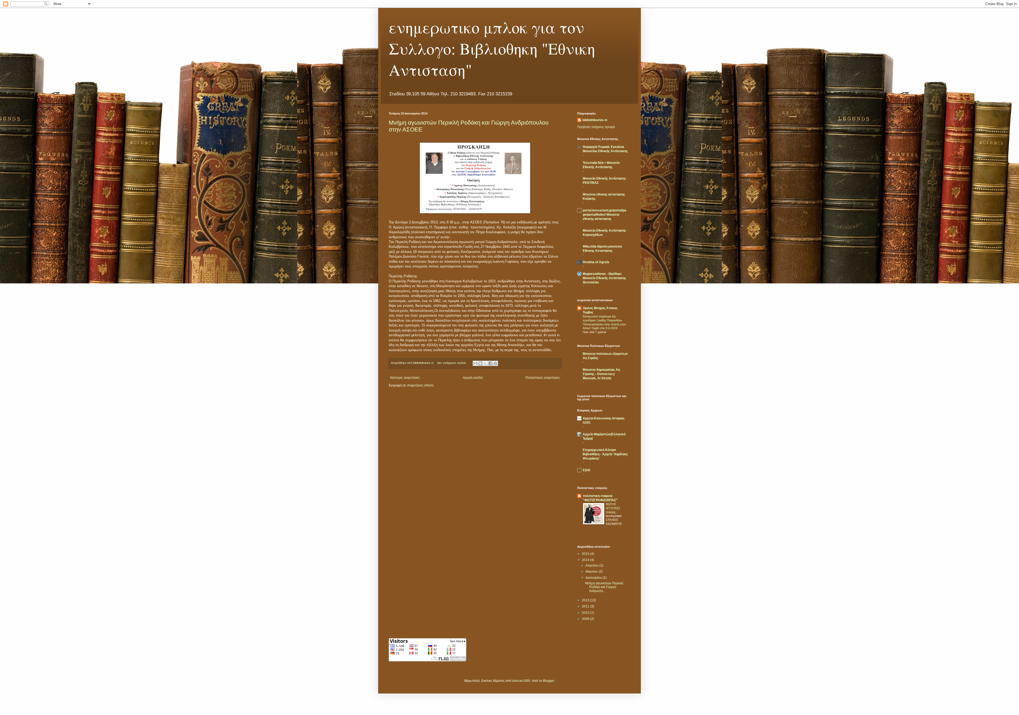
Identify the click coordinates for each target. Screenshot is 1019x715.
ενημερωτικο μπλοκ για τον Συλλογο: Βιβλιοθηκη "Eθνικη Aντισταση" (492, 48)
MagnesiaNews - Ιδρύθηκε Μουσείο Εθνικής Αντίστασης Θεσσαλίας (604, 278)
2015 (586, 554)
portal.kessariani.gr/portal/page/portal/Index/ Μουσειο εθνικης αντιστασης (604, 214)
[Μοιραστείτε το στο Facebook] (490, 363)
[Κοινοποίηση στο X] (485, 363)
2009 (586, 619)
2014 (586, 560)
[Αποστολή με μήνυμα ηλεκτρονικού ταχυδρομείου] (475, 363)
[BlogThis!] (480, 363)
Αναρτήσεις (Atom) (420, 385)
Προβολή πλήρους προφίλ (596, 127)
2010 (586, 613)
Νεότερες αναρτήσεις (405, 378)
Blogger (548, 681)
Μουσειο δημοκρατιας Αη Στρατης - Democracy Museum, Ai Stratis (601, 374)
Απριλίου (592, 565)
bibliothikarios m (594, 120)
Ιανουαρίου (594, 578)
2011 (586, 606)
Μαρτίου (592, 571)
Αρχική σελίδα (473, 378)
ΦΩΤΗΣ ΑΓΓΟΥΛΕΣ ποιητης (613, 508)
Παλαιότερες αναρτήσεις (542, 378)
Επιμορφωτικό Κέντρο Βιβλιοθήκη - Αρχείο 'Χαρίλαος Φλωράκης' (605, 454)
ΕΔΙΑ (586, 470)
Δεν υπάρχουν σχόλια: (452, 362)
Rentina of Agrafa (596, 262)
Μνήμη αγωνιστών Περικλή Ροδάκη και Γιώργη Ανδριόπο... (604, 587)
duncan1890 (521, 681)
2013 (586, 600)
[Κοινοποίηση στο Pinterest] (495, 363)
